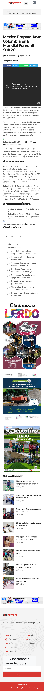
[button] (26, 4)
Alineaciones (13, 244)
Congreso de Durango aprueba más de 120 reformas (23, 264)
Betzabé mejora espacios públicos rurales (21, 282)
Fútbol (22, 13)
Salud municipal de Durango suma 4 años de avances (22, 258)
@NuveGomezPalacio (12, 144)
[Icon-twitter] (7, 629)
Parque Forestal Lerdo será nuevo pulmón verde (24, 294)
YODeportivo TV (30, 13)
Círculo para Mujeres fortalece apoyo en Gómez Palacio (23, 276)
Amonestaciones (14, 247)
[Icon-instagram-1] (11, 629)
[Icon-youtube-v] (14, 629)
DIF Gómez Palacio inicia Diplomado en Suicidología (22, 270)
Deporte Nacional (13, 13)
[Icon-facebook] (3, 629)
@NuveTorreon (30, 142)
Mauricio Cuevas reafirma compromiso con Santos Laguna (24, 252)
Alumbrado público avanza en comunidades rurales (23, 288)
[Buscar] (34, 2)
